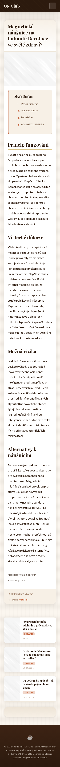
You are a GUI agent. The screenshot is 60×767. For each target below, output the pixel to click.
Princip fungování (30, 103)
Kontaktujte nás (16, 580)
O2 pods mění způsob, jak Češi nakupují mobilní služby (38, 684)
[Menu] (52, 6)
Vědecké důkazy (29, 110)
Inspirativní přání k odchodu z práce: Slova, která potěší (37, 625)
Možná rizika (27, 117)
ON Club (12, 5)
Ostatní (23, 599)
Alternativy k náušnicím (32, 123)
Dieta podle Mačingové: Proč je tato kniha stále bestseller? (37, 655)
